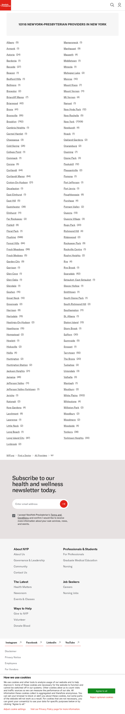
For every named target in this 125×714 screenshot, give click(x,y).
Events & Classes (24, 599)
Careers (67, 587)
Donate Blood (22, 625)
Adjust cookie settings (15, 709)
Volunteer (19, 619)
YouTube (70, 642)
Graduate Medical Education (80, 560)
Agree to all (101, 691)
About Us (19, 554)
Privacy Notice (13, 657)
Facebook (31, 642)
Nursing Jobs (71, 593)
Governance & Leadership (29, 560)
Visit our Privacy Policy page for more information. (55, 709)
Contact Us (20, 572)
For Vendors (11, 669)
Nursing (67, 566)
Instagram (11, 642)
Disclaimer (10, 651)
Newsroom (20, 593)
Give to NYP (21, 613)
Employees (11, 663)
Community (20, 566)
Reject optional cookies (101, 697)
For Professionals (73, 554)
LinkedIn (51, 642)
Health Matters (23, 587)
